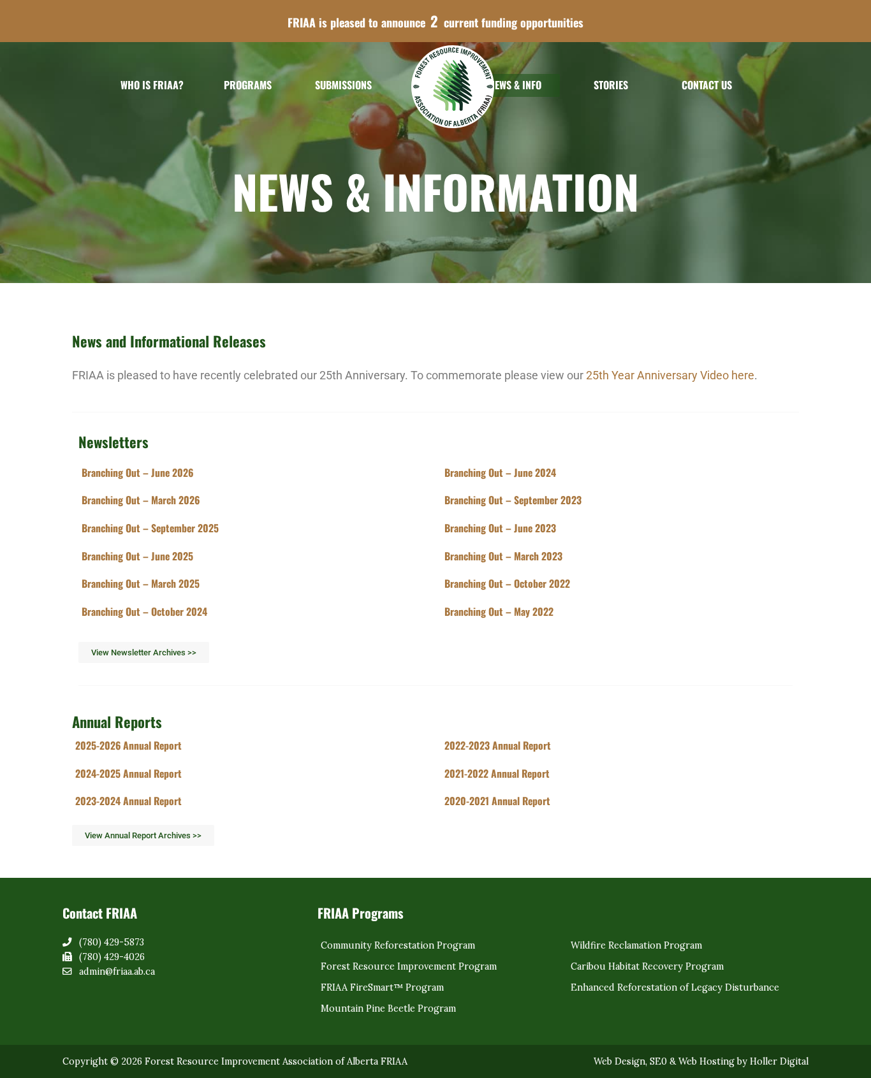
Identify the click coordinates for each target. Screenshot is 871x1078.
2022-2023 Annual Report (497, 745)
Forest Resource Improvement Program (409, 966)
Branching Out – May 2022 (498, 611)
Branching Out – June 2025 (137, 556)
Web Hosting (706, 1061)
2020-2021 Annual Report (497, 800)
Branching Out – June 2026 (137, 472)
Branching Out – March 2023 (503, 556)
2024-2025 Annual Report (128, 773)
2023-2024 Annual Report (128, 800)
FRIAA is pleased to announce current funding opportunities (436, 21)
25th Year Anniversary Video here (670, 375)
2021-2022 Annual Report (497, 773)
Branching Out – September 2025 (150, 527)
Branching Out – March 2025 (141, 583)
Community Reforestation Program (398, 945)
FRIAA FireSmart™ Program (382, 987)
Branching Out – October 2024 (144, 611)
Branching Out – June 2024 (500, 472)
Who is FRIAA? (152, 84)
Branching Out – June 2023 (500, 527)
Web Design (619, 1061)
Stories (611, 84)
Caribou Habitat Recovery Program (647, 966)
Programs (248, 84)
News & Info (515, 84)
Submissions (343, 84)
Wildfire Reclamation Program (636, 945)
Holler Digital (779, 1061)
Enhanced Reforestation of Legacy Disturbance (675, 987)
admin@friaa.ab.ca (117, 971)
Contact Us (707, 84)
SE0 (658, 1061)
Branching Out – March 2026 (141, 499)
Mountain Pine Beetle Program (388, 1008)
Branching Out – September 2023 (513, 499)
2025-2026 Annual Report (128, 745)
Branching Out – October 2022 (507, 583)
